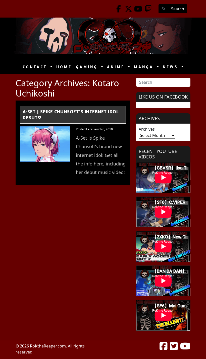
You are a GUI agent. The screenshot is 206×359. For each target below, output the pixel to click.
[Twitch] (148, 9)
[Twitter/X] (128, 9)
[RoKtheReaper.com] (103, 36)
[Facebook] (118, 9)
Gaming (88, 66)
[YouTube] (138, 9)
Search (177, 9)
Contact (36, 66)
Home (64, 66)
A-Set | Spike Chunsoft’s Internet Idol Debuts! (71, 115)
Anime (117, 66)
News (171, 66)
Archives (147, 129)
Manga (145, 66)
